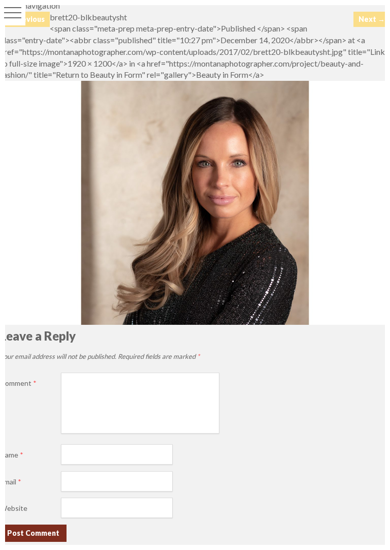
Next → (372, 19)
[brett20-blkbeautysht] (195, 321)
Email (10, 481)
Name (11, 454)
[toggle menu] (12, 12)
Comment (18, 383)
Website (13, 508)
